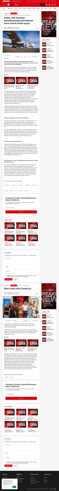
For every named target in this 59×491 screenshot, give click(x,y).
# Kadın (6, 377)
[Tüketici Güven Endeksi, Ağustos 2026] (10, 240)
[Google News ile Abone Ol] (8, 55)
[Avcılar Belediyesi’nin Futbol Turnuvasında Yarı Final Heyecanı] (48, 56)
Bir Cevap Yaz (8, 252)
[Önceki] (10, 1)
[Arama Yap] (46, 5)
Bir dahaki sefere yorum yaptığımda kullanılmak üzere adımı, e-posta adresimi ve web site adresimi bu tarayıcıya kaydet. (21, 276)
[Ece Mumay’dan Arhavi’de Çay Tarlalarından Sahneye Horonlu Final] (48, 296)
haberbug (9, 27)
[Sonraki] (12, 1)
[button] (49, 5)
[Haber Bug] (12, 4)
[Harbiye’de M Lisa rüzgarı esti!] (50, 24)
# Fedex (6, 190)
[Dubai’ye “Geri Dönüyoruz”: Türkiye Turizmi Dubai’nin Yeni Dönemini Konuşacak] (21, 240)
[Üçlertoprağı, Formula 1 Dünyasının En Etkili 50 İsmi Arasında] (48, 62)
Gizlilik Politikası (6, 486)
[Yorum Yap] (25, 57)
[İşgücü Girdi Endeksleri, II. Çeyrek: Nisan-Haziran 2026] (32, 83)
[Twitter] (53, 489)
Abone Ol (42, 5)
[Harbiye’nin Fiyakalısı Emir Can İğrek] (48, 50)
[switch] (54, 8)
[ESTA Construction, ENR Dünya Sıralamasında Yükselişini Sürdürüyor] (21, 83)
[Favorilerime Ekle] (22, 57)
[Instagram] (55, 489)
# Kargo (20, 190)
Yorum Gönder (8, 279)
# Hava (11, 190)
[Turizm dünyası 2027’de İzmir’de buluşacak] (33, 240)
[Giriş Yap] (52, 5)
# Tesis (25, 190)
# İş (16, 190)
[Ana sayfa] (4, 8)
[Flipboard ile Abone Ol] (6, 58)
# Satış (11, 377)
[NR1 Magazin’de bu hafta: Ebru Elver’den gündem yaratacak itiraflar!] (48, 68)
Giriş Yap (16, 279)
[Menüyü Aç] (4, 5)
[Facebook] (50, 489)
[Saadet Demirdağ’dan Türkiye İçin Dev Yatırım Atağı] (9, 83)
